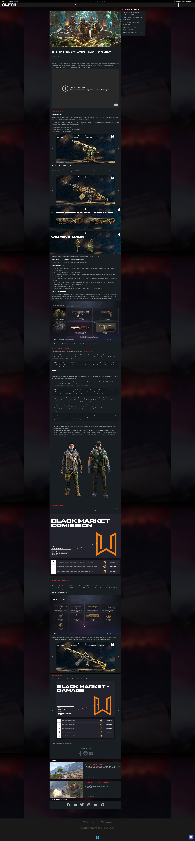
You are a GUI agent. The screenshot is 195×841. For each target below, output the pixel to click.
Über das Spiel (80, 5)
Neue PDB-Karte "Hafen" (95, 764)
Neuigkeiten (100, 5)
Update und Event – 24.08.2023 (97, 783)
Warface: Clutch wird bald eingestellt (132, 23)
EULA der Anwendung (91, 834)
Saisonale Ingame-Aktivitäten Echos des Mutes (132, 33)
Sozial (118, 5)
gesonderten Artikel (60, 589)
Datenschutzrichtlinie (104, 834)
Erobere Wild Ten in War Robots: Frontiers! (131, 13)
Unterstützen (13, 1)
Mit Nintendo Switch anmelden (183, 1)
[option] (85, 149)
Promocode (186, 4)
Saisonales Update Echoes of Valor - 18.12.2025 (132, 28)
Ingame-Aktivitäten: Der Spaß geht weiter (132, 18)
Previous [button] (52, 148)
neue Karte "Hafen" (88, 351)
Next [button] (118, 148)
